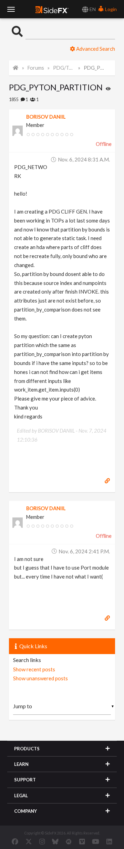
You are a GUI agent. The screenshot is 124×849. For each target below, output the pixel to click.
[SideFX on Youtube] (95, 841)
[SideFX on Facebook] (15, 841)
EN (92, 9)
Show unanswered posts (40, 678)
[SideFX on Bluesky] (55, 841)
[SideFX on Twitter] (28, 841)
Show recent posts (34, 669)
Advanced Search (95, 49)
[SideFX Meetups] (68, 841)
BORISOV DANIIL (46, 117)
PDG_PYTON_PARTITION (95, 68)
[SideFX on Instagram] (42, 841)
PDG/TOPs (64, 68)
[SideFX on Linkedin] (109, 841)
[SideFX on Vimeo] (82, 841)
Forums (36, 68)
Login (110, 9)
